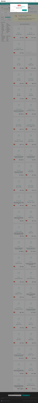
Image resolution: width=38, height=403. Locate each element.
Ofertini (3, 1)
